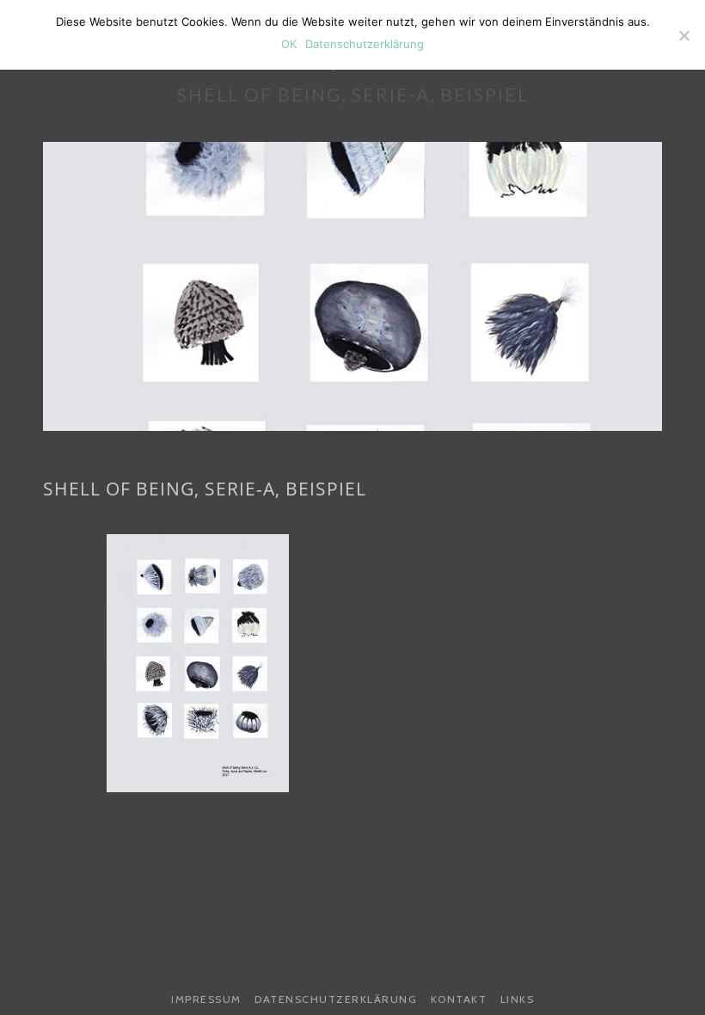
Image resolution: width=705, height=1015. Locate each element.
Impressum (206, 999)
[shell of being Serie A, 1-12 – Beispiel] (198, 663)
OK (289, 44)
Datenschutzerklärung (335, 999)
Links (517, 999)
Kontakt (459, 999)
